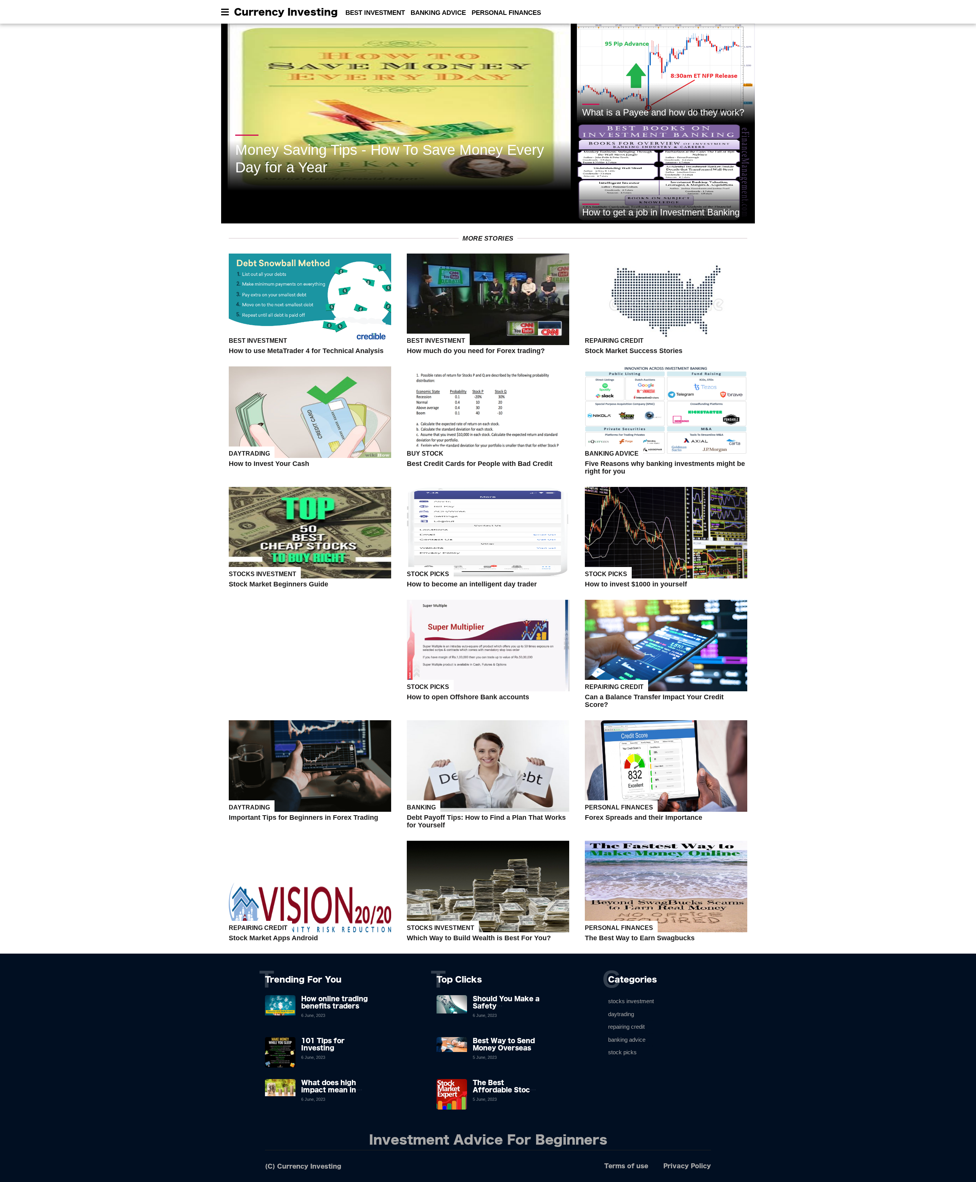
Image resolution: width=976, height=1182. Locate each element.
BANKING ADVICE (438, 12)
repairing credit (614, 340)
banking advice (612, 453)
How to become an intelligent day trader (472, 584)
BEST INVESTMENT (375, 12)
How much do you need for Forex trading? (476, 351)
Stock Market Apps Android (273, 938)
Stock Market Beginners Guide (278, 584)
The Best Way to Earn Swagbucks (640, 938)
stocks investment (262, 574)
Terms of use (626, 1166)
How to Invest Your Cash (269, 463)
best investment (258, 340)
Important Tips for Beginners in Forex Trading (303, 817)
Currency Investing (286, 11)
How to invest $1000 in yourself (636, 584)
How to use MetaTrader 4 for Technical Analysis (306, 351)
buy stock (425, 453)
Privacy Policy (687, 1166)
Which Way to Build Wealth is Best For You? (479, 938)
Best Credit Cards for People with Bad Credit (479, 463)
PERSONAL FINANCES (506, 12)
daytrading (249, 453)
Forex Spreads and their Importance (643, 817)
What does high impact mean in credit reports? (328, 1089)
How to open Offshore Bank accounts (468, 697)
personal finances (619, 807)
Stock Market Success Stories (633, 351)
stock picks (428, 574)
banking (421, 807)
